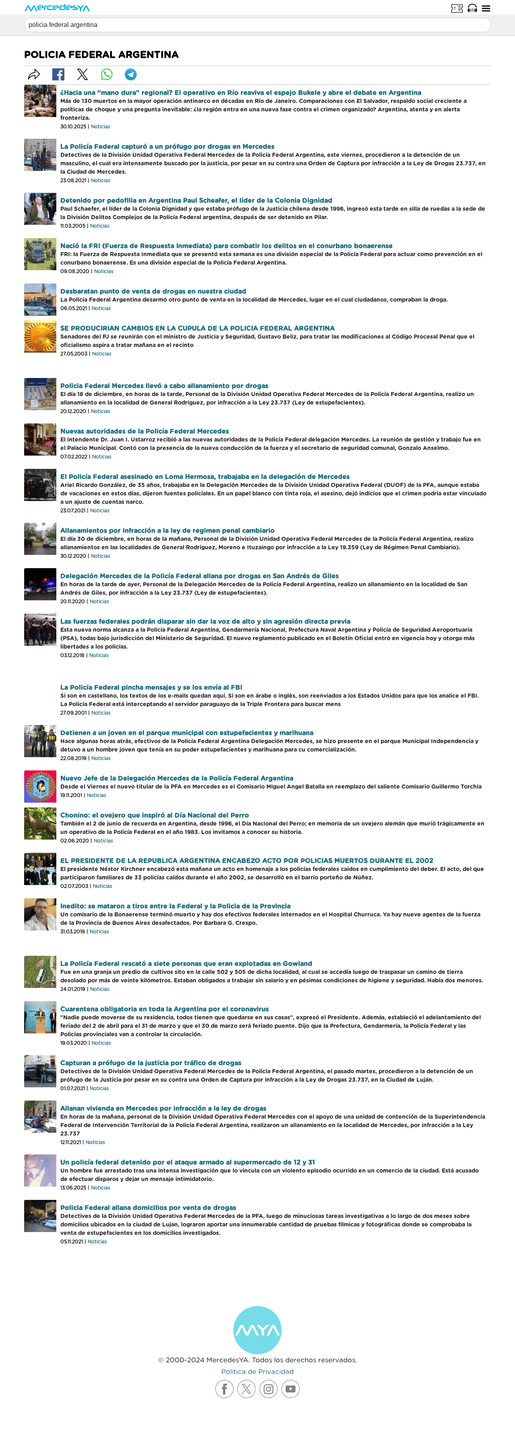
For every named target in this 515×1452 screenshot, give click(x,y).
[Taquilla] (457, 8)
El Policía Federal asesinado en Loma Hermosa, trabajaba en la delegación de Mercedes (205, 477)
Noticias (100, 126)
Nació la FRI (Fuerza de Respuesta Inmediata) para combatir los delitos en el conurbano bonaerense (226, 246)
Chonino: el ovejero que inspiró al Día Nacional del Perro (154, 815)
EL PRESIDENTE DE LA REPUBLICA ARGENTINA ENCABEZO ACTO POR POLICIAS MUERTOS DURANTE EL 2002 (246, 861)
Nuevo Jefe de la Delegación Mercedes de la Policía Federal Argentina (176, 778)
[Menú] (486, 8)
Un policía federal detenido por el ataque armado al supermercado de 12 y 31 (187, 1162)
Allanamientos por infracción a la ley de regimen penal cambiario (167, 531)
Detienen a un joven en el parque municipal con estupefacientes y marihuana (186, 733)
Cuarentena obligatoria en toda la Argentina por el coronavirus (164, 1009)
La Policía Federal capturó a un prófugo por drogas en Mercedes (167, 147)
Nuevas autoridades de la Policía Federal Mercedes (144, 431)
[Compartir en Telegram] (131, 74)
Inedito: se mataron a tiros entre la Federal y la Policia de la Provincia (175, 906)
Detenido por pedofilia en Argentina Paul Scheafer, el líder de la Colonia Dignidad (196, 200)
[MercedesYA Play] (472, 8)
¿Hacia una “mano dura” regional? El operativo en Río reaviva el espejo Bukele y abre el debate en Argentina (240, 93)
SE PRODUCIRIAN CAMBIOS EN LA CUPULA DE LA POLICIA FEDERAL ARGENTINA (197, 328)
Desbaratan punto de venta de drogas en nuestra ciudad (153, 291)
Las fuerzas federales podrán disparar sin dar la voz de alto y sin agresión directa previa (205, 621)
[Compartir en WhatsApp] (107, 74)
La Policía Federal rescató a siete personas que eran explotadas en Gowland (186, 964)
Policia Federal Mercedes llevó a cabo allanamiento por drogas (164, 386)
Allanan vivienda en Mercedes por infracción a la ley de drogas (163, 1108)
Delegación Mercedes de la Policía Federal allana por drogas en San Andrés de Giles (199, 576)
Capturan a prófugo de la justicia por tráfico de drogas (150, 1063)
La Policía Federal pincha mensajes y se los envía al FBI (151, 687)
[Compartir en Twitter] (82, 74)
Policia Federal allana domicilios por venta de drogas (148, 1208)
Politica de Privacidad (257, 1371)
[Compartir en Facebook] (58, 74)
